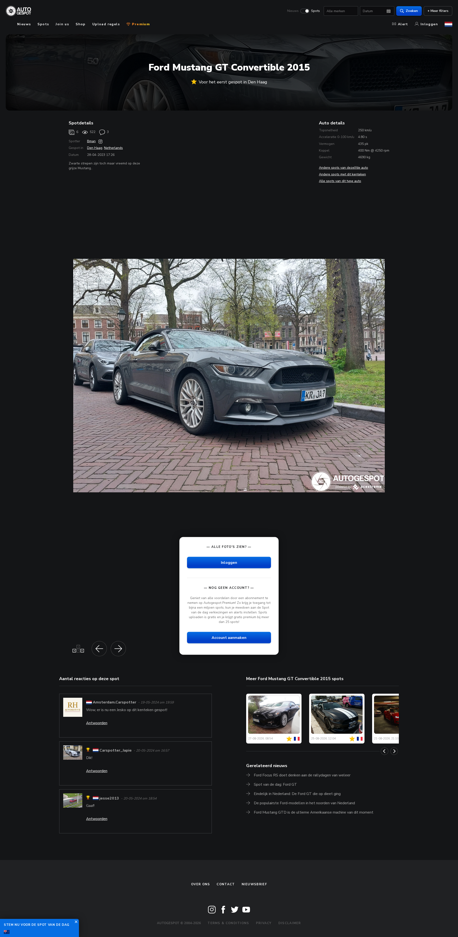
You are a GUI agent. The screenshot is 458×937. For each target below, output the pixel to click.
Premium (140, 24)
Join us (62, 24)
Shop (81, 24)
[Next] (394, 751)
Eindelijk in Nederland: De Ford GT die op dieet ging (297, 793)
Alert (403, 24)
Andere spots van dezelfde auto (343, 167)
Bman (91, 141)
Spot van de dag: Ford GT (275, 784)
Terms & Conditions (228, 923)
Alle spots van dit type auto (340, 181)
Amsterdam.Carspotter (114, 702)
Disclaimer (289, 923)
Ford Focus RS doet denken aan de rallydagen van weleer (302, 775)
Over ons (200, 884)
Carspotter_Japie (115, 750)
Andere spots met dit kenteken (342, 174)
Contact (226, 884)
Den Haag (94, 148)
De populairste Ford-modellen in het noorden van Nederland (304, 803)
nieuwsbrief (254, 884)
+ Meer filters (437, 11)
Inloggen (429, 24)
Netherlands (113, 148)
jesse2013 (109, 798)
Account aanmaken (229, 637)
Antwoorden (96, 723)
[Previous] (384, 751)
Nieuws (293, 11)
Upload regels (106, 24)
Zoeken (412, 11)
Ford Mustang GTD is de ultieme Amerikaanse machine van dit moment (313, 812)
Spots (315, 11)
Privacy (264, 923)
